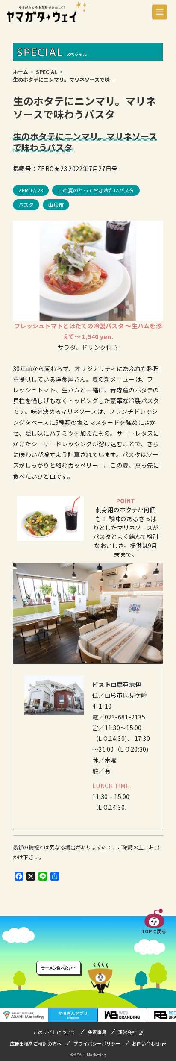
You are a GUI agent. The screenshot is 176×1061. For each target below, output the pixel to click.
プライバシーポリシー (96, 1043)
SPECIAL (46, 71)
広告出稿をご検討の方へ (36, 1043)
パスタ (26, 204)
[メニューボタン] (159, 11)
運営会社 (127, 1032)
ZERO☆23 (30, 190)
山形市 (56, 204)
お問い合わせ (146, 1043)
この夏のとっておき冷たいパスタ (96, 190)
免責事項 (97, 1032)
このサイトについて (54, 1032)
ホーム (20, 71)
